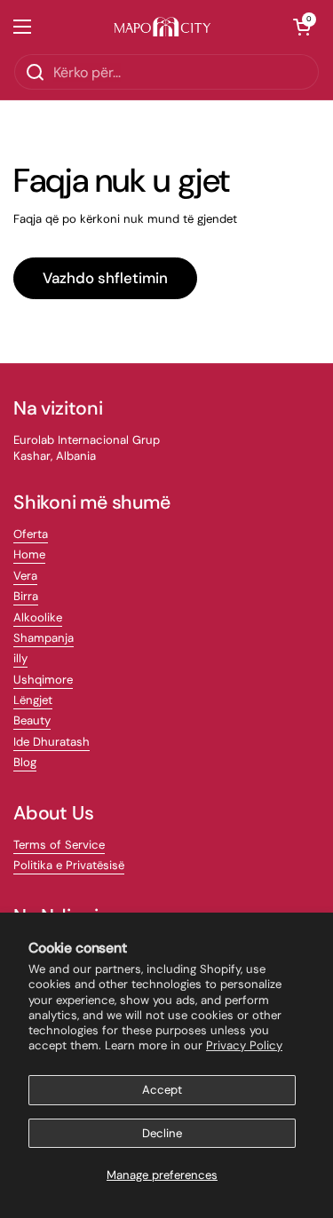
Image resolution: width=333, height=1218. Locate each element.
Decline (162, 1133)
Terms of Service (59, 844)
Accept (162, 1089)
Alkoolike (37, 617)
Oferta (30, 534)
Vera (25, 575)
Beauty (32, 720)
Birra (25, 596)
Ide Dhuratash (51, 741)
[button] (302, 26)
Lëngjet (32, 700)
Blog (24, 762)
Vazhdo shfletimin (105, 278)
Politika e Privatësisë (68, 865)
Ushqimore (43, 679)
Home (29, 554)
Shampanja (43, 637)
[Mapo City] (162, 27)
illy (20, 658)
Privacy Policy (244, 1045)
